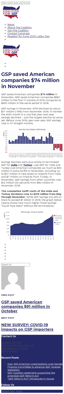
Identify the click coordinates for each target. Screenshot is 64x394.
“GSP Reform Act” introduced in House (30, 378)
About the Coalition (19, 27)
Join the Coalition (18, 30)
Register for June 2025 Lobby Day (28, 36)
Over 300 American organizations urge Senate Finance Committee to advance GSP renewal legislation (35, 366)
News (10, 24)
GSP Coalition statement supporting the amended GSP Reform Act (31, 374)
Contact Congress (18, 33)
